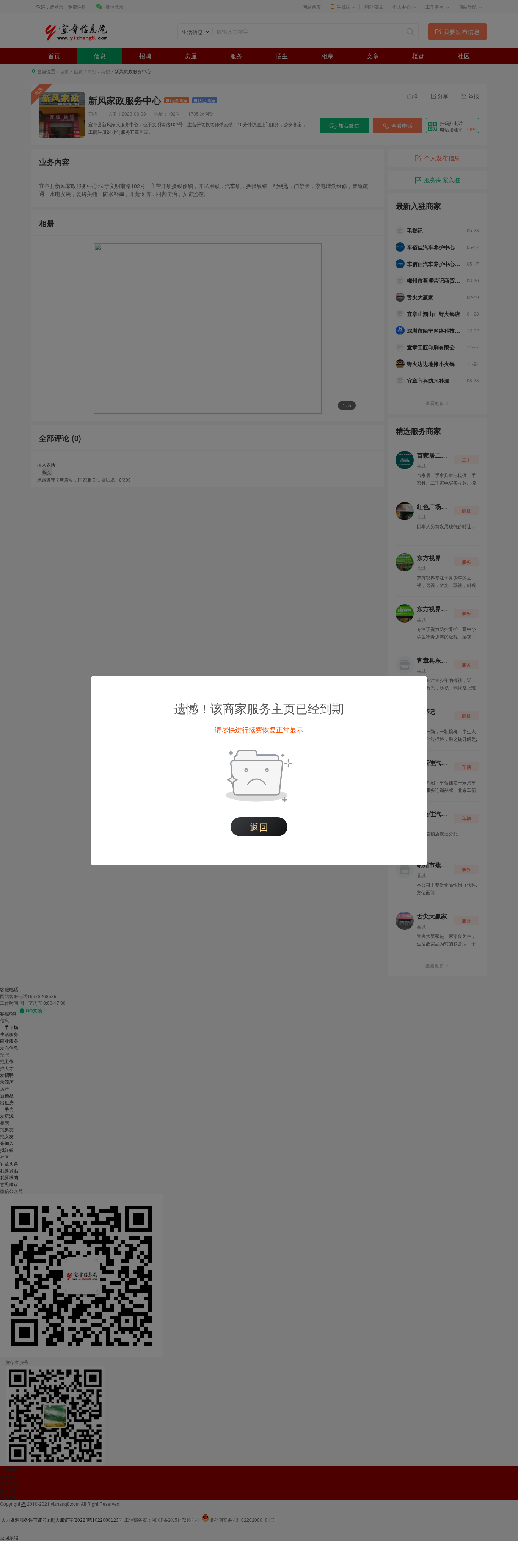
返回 (259, 826)
